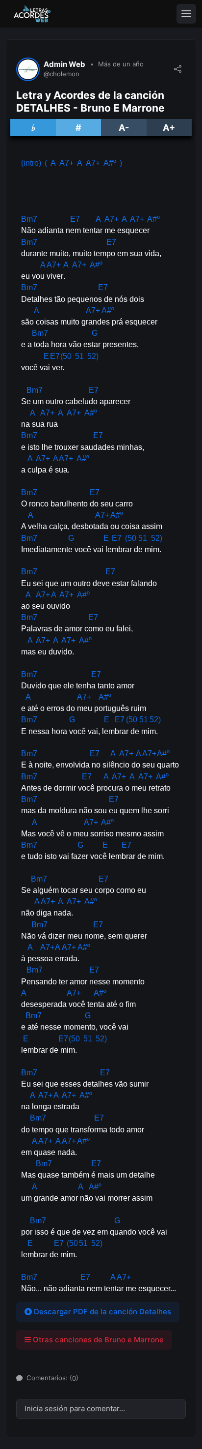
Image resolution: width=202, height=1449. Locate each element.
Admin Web (64, 64)
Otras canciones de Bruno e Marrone (97, 1339)
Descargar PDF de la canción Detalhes (101, 1311)
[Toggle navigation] (186, 14)
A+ (169, 127)
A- (124, 127)
